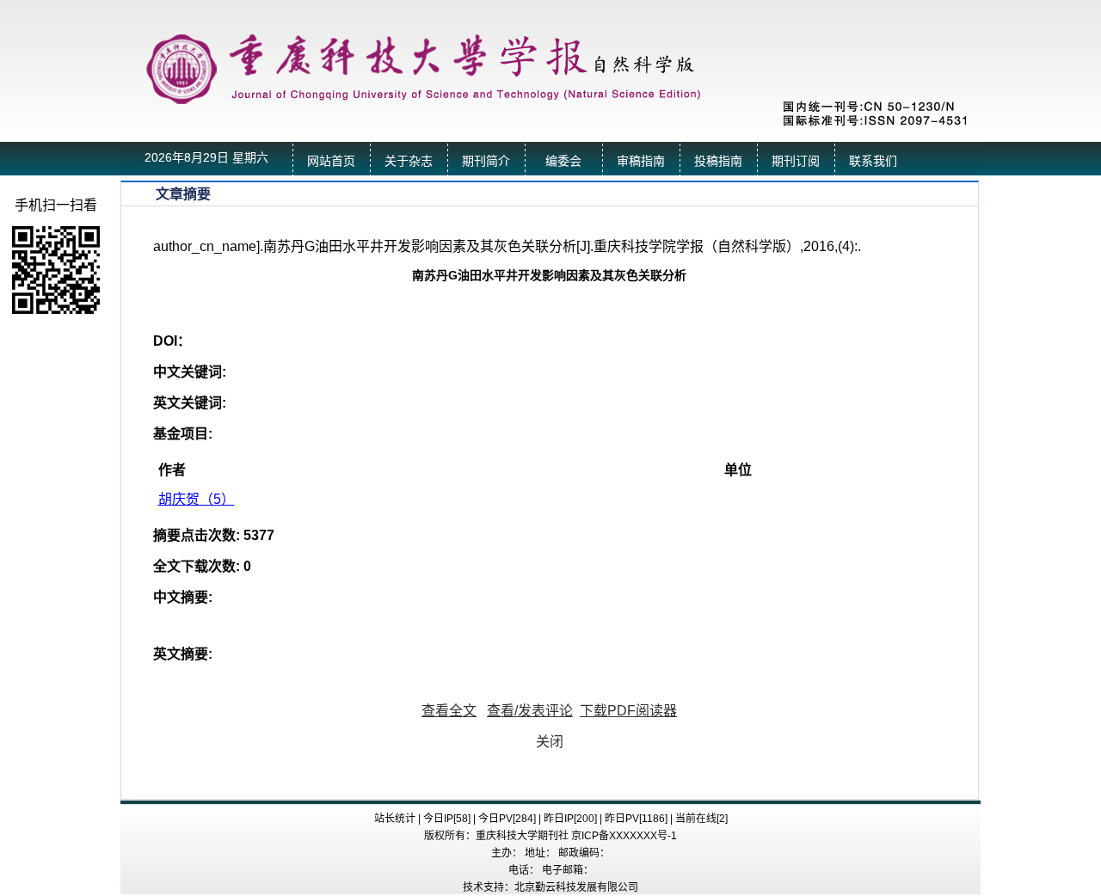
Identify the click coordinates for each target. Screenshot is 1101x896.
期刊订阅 (796, 161)
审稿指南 (641, 161)
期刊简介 (486, 161)
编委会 (563, 161)
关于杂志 (408, 161)
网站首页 (331, 161)
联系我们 (873, 161)
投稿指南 (718, 161)
